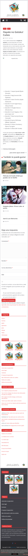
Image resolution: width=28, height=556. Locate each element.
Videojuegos (4, 335)
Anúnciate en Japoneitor (7, 368)
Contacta (4, 372)
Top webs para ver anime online (16, 417)
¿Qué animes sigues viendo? (17, 152)
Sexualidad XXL (5, 442)
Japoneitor (4, 325)
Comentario (5, 241)
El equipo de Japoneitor (7, 375)
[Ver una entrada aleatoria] (24, 20)
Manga (3, 330)
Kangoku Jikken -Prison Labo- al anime (13, 207)
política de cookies (4, 552)
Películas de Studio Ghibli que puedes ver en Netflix (13, 177)
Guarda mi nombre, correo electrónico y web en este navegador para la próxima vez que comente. (14, 286)
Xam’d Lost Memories (10, 219)
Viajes (3, 332)
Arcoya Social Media (6, 448)
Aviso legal (4, 370)
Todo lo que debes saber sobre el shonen (12, 400)
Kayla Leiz (4, 454)
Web (3, 274)
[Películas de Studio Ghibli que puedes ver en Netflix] (14, 161)
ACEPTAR (15, 554)
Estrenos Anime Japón (9, 149)
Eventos (3, 320)
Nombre (4, 261)
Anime (5, 28)
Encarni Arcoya (5, 451)
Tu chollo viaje (5, 439)
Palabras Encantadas (7, 433)
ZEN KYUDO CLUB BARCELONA (9, 419)
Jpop (3, 328)
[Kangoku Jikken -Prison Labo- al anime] (14, 187)
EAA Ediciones (5, 445)
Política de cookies (6, 380)
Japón (9, 28)
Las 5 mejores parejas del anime (9, 390)
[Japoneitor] (3, 20)
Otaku (11, 38)
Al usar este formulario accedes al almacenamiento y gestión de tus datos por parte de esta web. (13, 295)
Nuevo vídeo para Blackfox (12, 423)
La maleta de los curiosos (8, 436)
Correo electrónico (7, 268)
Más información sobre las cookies (10, 377)
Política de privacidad (7, 382)
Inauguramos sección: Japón (17, 425)
